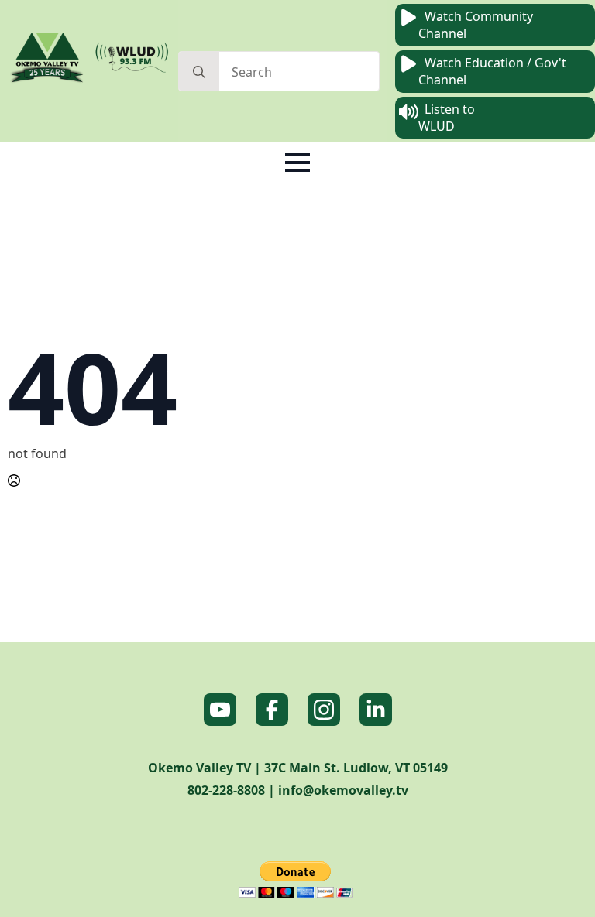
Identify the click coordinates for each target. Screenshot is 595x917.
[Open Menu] (297, 162)
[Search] (199, 72)
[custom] (220, 709)
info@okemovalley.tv (343, 790)
